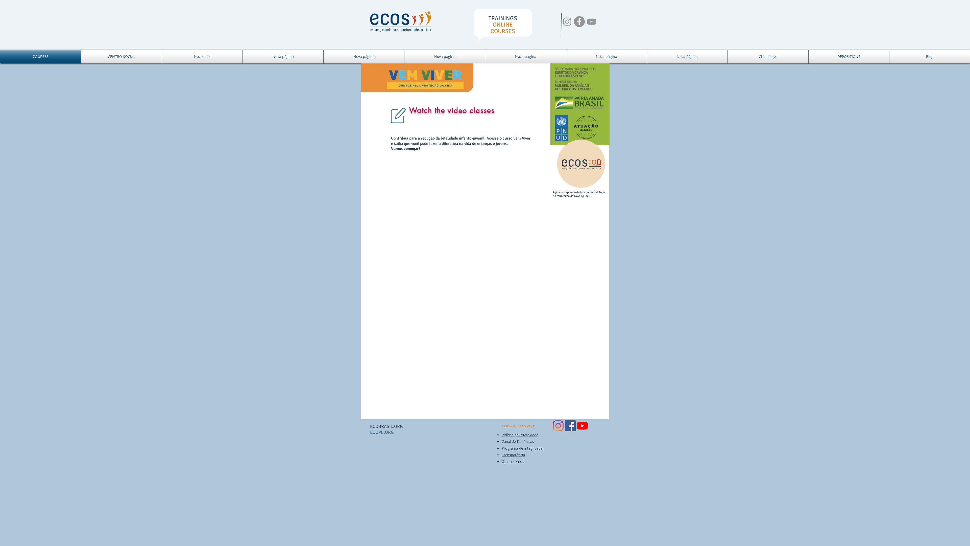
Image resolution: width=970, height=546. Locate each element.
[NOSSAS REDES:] (567, 21)
